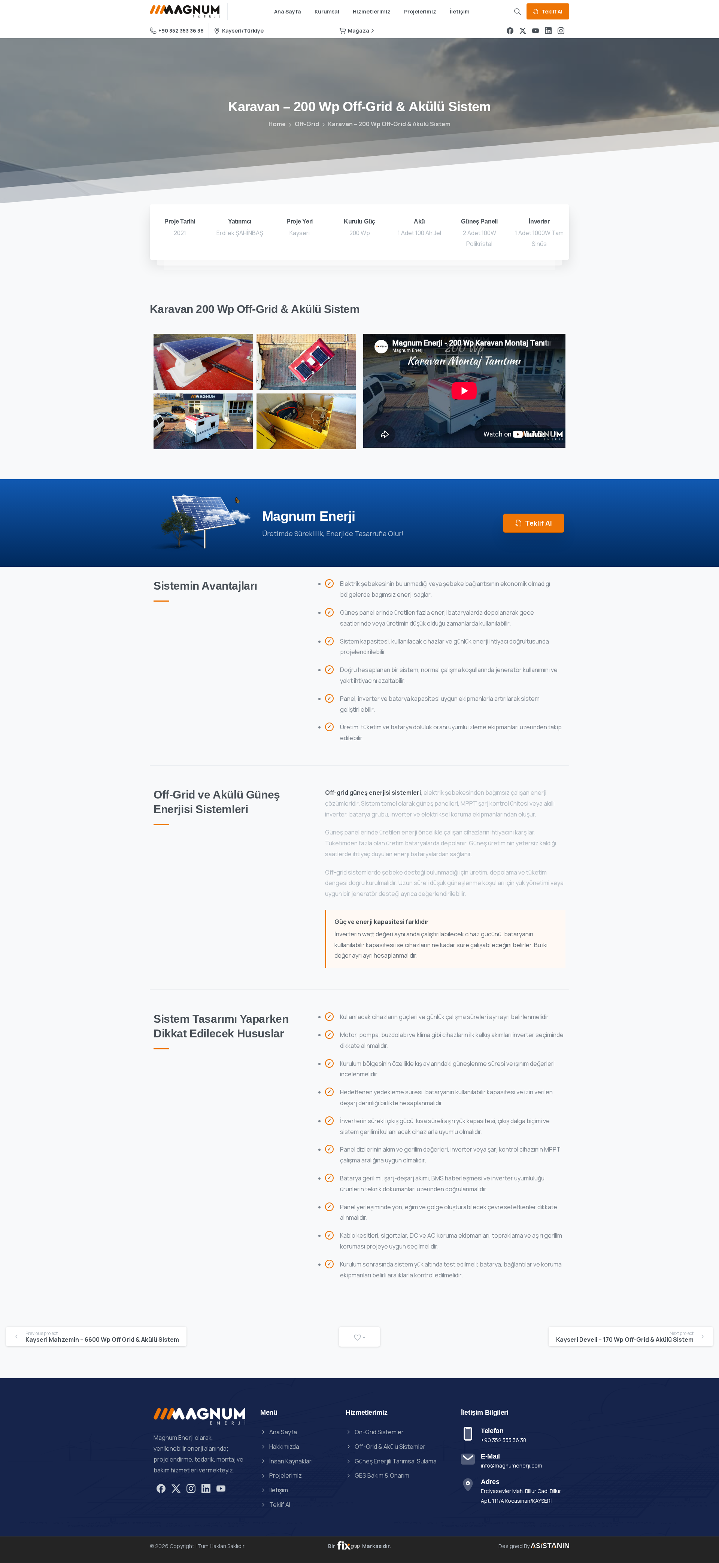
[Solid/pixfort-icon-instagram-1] (190, 1488)
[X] (522, 30)
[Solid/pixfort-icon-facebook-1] (161, 1488)
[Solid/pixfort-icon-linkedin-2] (205, 1488)
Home (277, 124)
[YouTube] (535, 30)
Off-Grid (307, 124)
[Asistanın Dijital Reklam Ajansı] (349, 1546)
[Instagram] (561, 30)
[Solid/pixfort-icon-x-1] (176, 1488)
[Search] (518, 11)
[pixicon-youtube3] (220, 1488)
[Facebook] (510, 30)
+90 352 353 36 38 (181, 30)
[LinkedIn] (548, 30)
